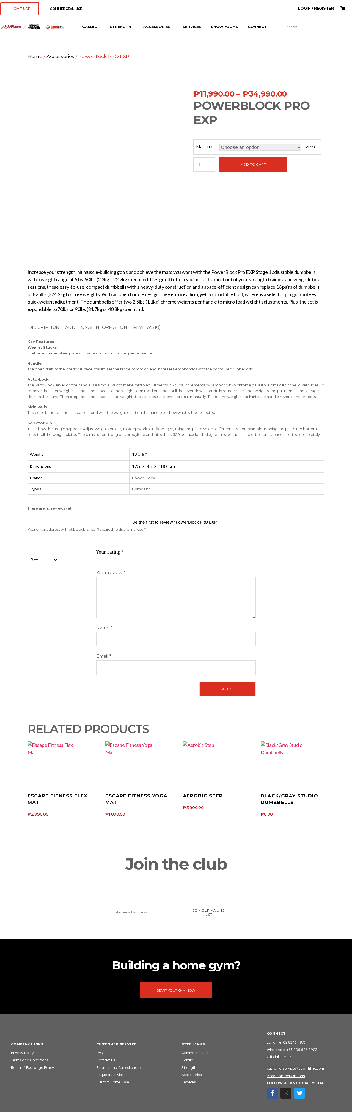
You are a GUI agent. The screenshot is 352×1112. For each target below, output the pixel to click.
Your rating (109, 552)
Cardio (89, 26)
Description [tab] (43, 327)
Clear (311, 147)
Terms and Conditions (30, 1060)
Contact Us (105, 1060)
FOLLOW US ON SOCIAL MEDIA (295, 1083)
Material (204, 146)
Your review (110, 572)
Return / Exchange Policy (32, 1067)
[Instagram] (286, 1093)
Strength (120, 26)
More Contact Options (286, 1076)
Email (103, 656)
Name (104, 628)
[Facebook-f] (272, 1093)
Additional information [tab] (96, 327)
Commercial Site (195, 1052)
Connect (257, 26)
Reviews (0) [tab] (147, 327)
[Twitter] (299, 1093)
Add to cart (253, 164)
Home (35, 56)
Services (192, 26)
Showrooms (224, 26)
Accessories (156, 26)
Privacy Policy (22, 1052)
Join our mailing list (209, 912)
